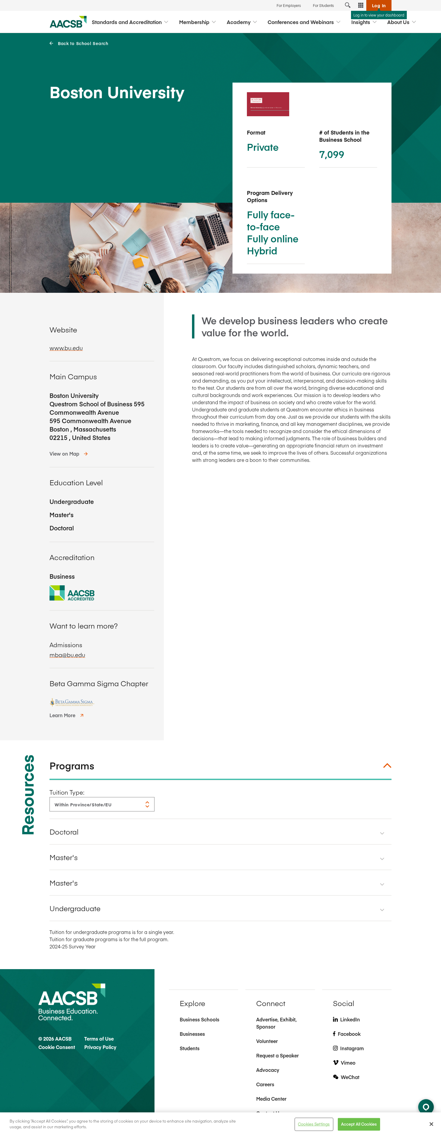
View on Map (64, 453)
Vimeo (348, 1062)
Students (190, 1048)
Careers (265, 1084)
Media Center (271, 1098)
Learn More (62, 715)
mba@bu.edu (67, 655)
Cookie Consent (56, 1047)
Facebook (349, 1033)
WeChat (350, 1077)
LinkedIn (350, 1019)
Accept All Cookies (359, 1124)
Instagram (352, 1048)
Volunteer (267, 1041)
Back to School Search (83, 43)
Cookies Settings (314, 1124)
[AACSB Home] (68, 22)
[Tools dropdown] (361, 5)
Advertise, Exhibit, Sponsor (276, 1023)
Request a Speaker (277, 1055)
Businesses (192, 1033)
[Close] (431, 1124)
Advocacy (267, 1069)
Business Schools (199, 1019)
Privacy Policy (100, 1047)
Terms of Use (99, 1038)
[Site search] (347, 5)
